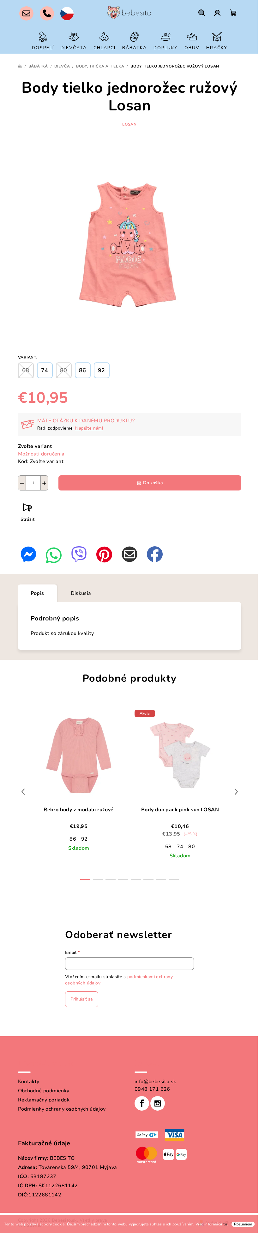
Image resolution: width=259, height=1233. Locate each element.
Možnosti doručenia (41, 453)
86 (72, 839)
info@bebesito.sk (155, 1081)
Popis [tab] (37, 593)
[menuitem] (43, 41)
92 (84, 839)
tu (225, 1224)
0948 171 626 (152, 1089)
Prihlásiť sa (81, 999)
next (236, 792)
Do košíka (153, 483)
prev (23, 792)
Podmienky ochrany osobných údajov (62, 1109)
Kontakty (28, 1081)
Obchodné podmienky (43, 1090)
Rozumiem (243, 1224)
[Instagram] (157, 1103)
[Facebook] (142, 1103)
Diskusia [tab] (81, 593)
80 (191, 846)
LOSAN (129, 124)
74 (180, 846)
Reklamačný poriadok (44, 1099)
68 (168, 846)
